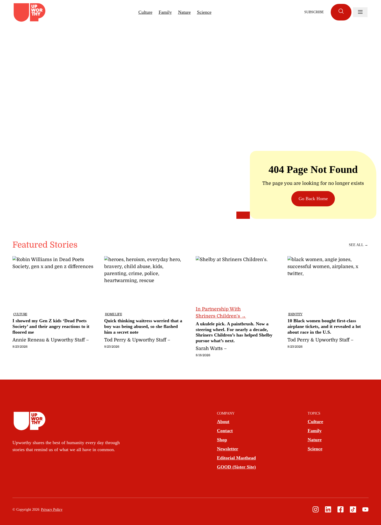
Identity (295, 314)
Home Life (113, 314)
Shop (222, 439)
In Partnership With (221, 312)
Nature (184, 12)
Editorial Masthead (236, 457)
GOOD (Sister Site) (236, 467)
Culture (145, 12)
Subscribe (314, 12)
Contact (225, 430)
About (223, 421)
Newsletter (227, 448)
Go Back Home (313, 198)
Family (165, 12)
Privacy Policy (51, 510)
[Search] (341, 12)
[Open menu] (360, 12)
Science (204, 12)
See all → (358, 245)
